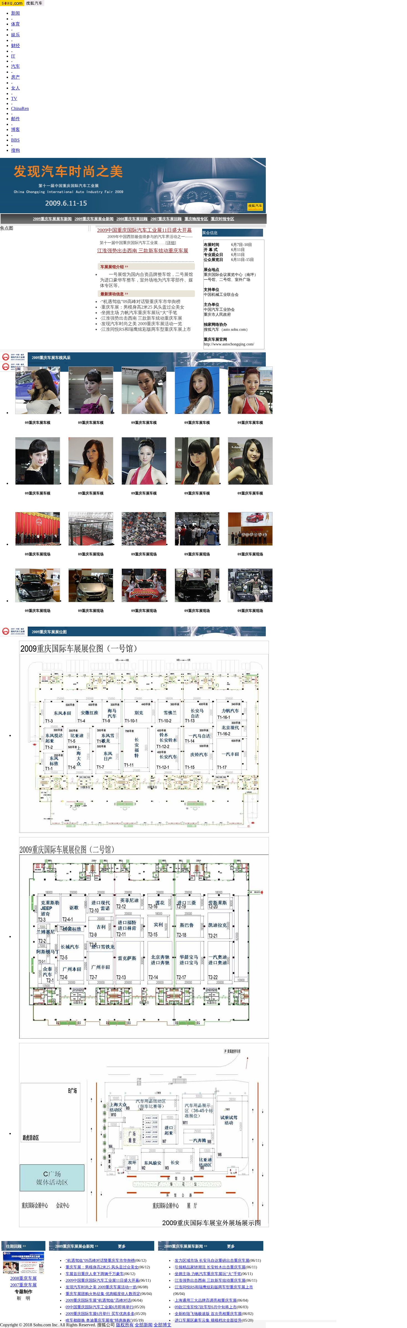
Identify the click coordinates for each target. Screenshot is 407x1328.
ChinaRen (20, 108)
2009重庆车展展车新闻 (52, 219)
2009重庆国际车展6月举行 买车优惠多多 (100, 1314)
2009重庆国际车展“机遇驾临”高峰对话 (98, 1300)
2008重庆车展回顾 (132, 219)
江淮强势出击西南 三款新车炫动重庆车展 (142, 250)
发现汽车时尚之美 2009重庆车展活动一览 (141, 323)
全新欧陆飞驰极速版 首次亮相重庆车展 (208, 1314)
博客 (15, 129)
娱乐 (15, 34)
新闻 (15, 13)
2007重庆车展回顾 (166, 219)
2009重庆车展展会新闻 (94, 219)
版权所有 (125, 1324)
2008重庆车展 (23, 1278)
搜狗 (15, 150)
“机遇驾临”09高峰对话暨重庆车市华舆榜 (141, 301)
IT (13, 56)
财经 (15, 45)
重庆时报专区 (222, 219)
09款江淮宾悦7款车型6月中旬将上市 (206, 1307)
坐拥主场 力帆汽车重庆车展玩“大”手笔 (139, 312)
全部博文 (162, 1324)
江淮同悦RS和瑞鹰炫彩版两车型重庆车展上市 (146, 329)
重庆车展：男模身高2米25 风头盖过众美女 (142, 307)
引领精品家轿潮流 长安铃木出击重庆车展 (210, 1267)
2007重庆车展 (23, 1285)
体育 (15, 24)
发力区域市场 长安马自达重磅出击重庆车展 (212, 1260)
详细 (171, 243)
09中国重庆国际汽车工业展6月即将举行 (99, 1307)
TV (14, 98)
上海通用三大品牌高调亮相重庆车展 (206, 1300)
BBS (15, 140)
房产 (15, 77)
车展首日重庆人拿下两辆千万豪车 (95, 1274)
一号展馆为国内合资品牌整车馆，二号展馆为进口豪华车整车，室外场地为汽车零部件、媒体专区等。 (146, 280)
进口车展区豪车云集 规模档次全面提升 (208, 1320)
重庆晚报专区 (196, 219)
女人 (15, 88)
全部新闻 (144, 1324)
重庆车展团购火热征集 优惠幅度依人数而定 (103, 1294)
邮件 (15, 118)
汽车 (15, 66)
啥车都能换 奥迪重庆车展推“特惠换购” (99, 1320)
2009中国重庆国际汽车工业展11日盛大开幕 (144, 230)
